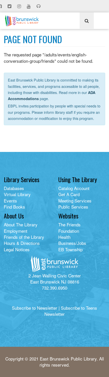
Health (64, 237)
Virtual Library (17, 194)
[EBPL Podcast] (39, 6)
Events (10, 200)
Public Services (73, 206)
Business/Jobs (72, 243)
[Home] (22, 20)
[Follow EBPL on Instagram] (19, 6)
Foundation (68, 231)
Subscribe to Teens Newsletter (70, 311)
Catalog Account (73, 188)
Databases (14, 188)
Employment (15, 231)
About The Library (21, 224)
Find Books (14, 206)
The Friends (69, 224)
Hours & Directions (22, 243)
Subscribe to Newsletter (34, 308)
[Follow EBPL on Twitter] (10, 6)
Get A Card (69, 194)
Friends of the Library (24, 237)
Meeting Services (75, 200)
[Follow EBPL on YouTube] (29, 6)
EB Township (70, 249)
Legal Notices (17, 249)
